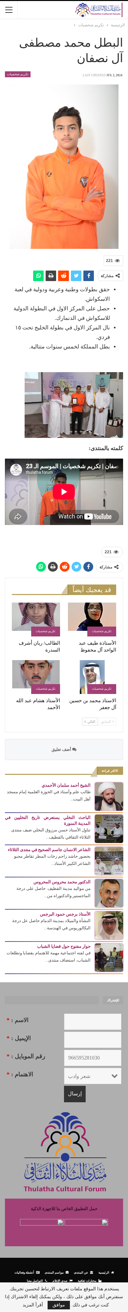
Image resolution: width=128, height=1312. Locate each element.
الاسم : (18, 1020)
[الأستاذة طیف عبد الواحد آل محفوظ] (92, 619)
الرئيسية (103, 1272)
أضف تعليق (62, 749)
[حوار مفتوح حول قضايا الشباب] (109, 957)
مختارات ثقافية (87, 1280)
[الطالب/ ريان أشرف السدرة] (36, 619)
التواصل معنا (35, 1280)
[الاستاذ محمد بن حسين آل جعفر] (92, 677)
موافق (59, 1304)
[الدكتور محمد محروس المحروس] (109, 892)
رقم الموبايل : (26, 1056)
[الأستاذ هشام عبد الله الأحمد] (36, 677)
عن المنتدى (81, 1272)
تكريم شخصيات (18, 74)
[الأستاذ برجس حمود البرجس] (109, 924)
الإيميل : (19, 1038)
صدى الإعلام (60, 1280)
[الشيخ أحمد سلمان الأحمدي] (109, 796)
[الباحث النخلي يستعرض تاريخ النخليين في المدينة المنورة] (109, 828)
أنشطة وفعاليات (24, 1272)
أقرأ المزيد (33, 1305)
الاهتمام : (20, 1074)
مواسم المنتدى (54, 1272)
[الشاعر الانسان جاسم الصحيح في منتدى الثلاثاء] (109, 860)
